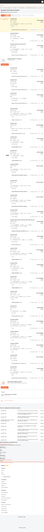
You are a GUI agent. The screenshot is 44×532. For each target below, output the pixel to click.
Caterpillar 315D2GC (14, 33)
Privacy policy (3, 494)
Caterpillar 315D (13, 18)
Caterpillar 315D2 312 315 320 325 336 (17, 44)
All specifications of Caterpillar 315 (6, 444)
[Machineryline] (1, 8)
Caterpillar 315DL (13, 180)
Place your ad (4, 64)
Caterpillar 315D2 (13, 195)
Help (2, 472)
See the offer (4, 387)
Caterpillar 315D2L (14, 108)
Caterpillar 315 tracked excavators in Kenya (8, 461)
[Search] (42, 5)
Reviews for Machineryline (6, 498)
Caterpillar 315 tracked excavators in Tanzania (24, 461)
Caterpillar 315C (13, 93)
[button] (42, 2)
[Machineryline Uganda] (7, 2)
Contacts (2, 474)
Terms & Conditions (4, 492)
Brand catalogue (4, 499)
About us (2, 470)
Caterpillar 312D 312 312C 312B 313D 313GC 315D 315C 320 (22, 219)
